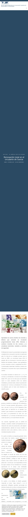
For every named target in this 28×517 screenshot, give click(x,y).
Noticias (5, 154)
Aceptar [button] (12, 513)
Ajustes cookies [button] (6, 513)
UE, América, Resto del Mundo (17, 154)
